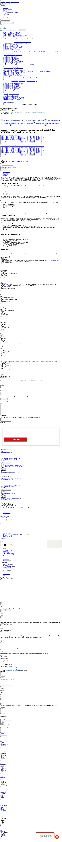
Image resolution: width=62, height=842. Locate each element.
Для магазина (15, 39)
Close (2, 602)
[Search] (13, 23)
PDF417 (17, 54)
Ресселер (6, 661)
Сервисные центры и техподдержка (10, 12)
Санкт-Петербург (4, 744)
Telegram (5, 735)
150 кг (24, 42)
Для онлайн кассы (39, 39)
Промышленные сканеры (49, 51)
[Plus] (13, 166)
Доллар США (11, 284)
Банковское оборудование (8, 102)
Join (5, 624)
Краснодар (2, 777)
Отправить (3, 671)
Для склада (31, 51)
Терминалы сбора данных (8, 553)
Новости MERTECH (7, 570)
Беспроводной (21, 52)
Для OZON (15, 64)
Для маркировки (38, 64)
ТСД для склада (21, 71)
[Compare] (4, 464)
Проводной (15, 52)
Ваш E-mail (2, 667)
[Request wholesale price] (6, 463)
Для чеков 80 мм (22, 81)
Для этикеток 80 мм (19, 65)
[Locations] (1, 5)
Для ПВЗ (57, 51)
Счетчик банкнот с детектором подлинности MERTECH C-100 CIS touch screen (10, 486)
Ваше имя (2, 656)
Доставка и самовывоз (7, 9)
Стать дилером (6, 14)
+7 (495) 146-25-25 (17, 26)
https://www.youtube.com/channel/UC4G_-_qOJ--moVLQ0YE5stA (16, 534)
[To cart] (1, 475)
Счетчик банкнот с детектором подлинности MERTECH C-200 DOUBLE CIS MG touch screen (11, 472)
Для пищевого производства (29, 39)
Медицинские (57, 39)
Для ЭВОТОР (31, 64)
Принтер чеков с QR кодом (31, 81)
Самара (2, 807)
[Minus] (0, 166)
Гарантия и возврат (7, 567)
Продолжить (3, 390)
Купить (5, 167)
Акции (4, 16)
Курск (1, 780)
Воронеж (2, 760)
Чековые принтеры (7, 556)
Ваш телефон (3, 666)
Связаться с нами (6, 574)
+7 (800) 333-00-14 (10, 26)
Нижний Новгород (4, 788)
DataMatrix (14, 54)
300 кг (27, 42)
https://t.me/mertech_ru (7, 536)
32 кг (19, 42)
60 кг (22, 42)
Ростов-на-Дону (3, 805)
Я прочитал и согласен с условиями (14, 670)
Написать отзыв (4, 377)
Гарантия (5, 13)
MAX (1, 735)
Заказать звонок (28, 26)
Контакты (5, 17)
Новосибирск (3, 793)
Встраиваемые (24, 38)
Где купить (5, 11)
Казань (1, 769)
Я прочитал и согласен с (24, 112)
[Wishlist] (3, 464)
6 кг (15, 42)
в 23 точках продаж (17, 161)
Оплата (4, 10)
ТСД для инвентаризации (38, 71)
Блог (4, 15)
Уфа (1, 830)
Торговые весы (6, 551)
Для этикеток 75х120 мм (29, 65)
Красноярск (2, 778)
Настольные (13, 34)
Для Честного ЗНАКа (18, 51)
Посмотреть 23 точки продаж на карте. (8, 506)
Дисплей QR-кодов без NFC (9, 554)
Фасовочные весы (6, 552)
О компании (5, 8)
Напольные (18, 38)
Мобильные (13, 63)
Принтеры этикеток (7, 555)
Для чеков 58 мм (15, 81)
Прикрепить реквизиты (5, 705)
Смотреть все (39, 77)
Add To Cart (9, 624)
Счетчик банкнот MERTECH (6, 177)
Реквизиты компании (7, 569)
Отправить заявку (15, 439)
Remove (5, 631)
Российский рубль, (4, 284)
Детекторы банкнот (7, 560)
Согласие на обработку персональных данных (13, 112)
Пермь (1, 799)
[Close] (0, 649)
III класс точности (23, 43)
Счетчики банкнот (7, 103)
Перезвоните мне (4, 515)
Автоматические (26, 77)
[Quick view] (1, 464)
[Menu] (0, 3)
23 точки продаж (3, 25)
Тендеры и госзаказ (8, 664)
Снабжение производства (9, 663)
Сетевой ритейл (7, 660)
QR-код (21, 54)
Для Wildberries (20, 64)
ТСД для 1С (15, 71)
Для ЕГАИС (41, 51)
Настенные (18, 34)
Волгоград (2, 758)
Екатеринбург (3, 764)
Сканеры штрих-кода (7, 550)
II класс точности (16, 43)
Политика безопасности (8, 564)
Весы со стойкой (30, 38)
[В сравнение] (10, 108)
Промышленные (24, 63)
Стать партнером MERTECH (9, 566)
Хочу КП (23, 26)
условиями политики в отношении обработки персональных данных (34, 112)
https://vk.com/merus (7, 533)
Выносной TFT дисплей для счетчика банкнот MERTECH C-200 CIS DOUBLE (11, 499)
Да (1, 289)
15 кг (17, 42)
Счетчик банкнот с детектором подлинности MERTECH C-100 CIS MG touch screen (10, 459)
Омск (1, 795)
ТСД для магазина (48, 71)
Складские (20, 39)
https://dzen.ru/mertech (7, 535)
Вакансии (5, 568)
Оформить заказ (4, 727)
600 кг (30, 42)
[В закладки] (3, 108)
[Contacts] (4, 5)
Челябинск (2, 834)
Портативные (33, 77)
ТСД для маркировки (28, 71)
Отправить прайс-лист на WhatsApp (9, 669)
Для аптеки (36, 51)
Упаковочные (22, 41)
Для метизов (45, 39)
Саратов (2, 809)
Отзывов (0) (5, 174)
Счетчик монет (6, 559)
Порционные (51, 39)
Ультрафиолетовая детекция (54, 260)
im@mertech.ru (3, 508)
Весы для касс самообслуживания (12, 41)
